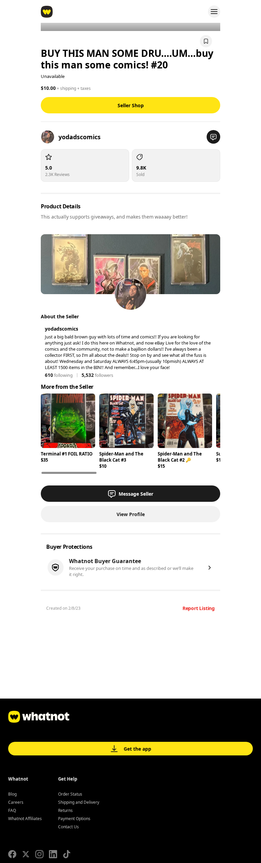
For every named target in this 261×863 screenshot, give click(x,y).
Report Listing (198, 608)
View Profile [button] (131, 514)
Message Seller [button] (136, 494)
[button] (213, 137)
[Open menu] (214, 11)
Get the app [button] (137, 749)
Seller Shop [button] (131, 105)
